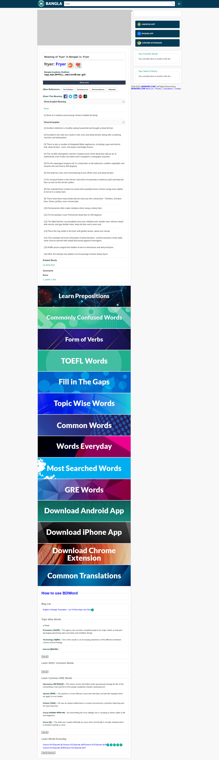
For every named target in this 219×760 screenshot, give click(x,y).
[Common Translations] (84, 585)
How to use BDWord (59, 593)
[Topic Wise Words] (84, 413)
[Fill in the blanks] (84, 392)
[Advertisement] (83, 27)
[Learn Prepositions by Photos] (84, 306)
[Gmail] (80, 98)
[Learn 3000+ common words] (84, 435)
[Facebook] (66, 98)
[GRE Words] (84, 499)
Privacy (158, 89)
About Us (149, 89)
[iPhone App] (84, 542)
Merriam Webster (98, 89)
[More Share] (85, 98)
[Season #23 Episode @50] (111, 746)
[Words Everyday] (84, 456)
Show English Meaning (84, 102)
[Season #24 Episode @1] (108, 746)
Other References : (52, 89)
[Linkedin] (76, 98)
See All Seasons (48, 753)
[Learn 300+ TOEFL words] (84, 370)
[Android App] (84, 521)
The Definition (68, 89)
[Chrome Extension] (84, 564)
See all (44, 656)
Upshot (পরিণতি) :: (50, 694)
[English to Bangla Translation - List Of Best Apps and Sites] (92, 611)
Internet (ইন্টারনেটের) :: (51, 649)
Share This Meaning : (53, 96)
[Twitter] (71, 98)
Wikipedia (112, 89)
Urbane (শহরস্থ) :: (50, 703)
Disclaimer (168, 89)
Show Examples (84, 122)
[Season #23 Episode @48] (118, 746)
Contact (178, 89)
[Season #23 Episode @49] (114, 746)
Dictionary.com (82, 89)
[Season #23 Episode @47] (121, 746)
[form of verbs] (84, 349)
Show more (84, 82)
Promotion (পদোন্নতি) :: (52, 630)
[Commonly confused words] (84, 328)
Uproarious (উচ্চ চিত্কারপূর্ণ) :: (54, 684)
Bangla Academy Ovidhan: (57, 72)
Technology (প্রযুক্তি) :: (52, 640)
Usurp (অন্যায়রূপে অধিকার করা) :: (55, 713)
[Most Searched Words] (84, 478)
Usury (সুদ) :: (48, 722)
